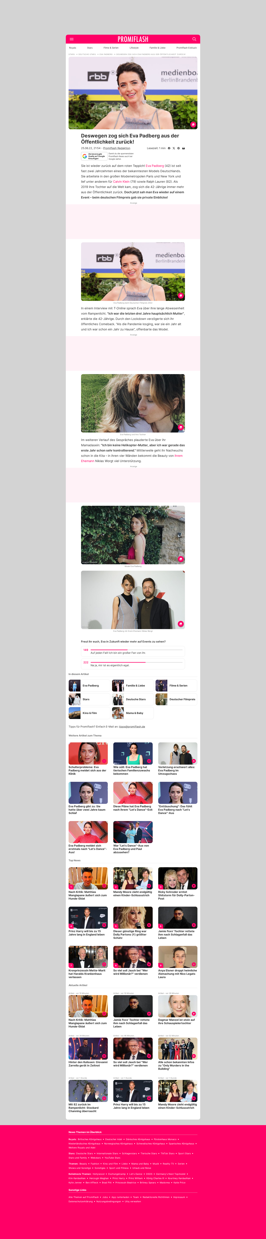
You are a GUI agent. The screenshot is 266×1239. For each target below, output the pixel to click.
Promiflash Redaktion (116, 148)
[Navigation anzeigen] (72, 39)
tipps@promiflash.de (132, 726)
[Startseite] (133, 39)
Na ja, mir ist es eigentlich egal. (110, 665)
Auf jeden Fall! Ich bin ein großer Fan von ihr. (118, 652)
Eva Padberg (155, 166)
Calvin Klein (121, 181)
